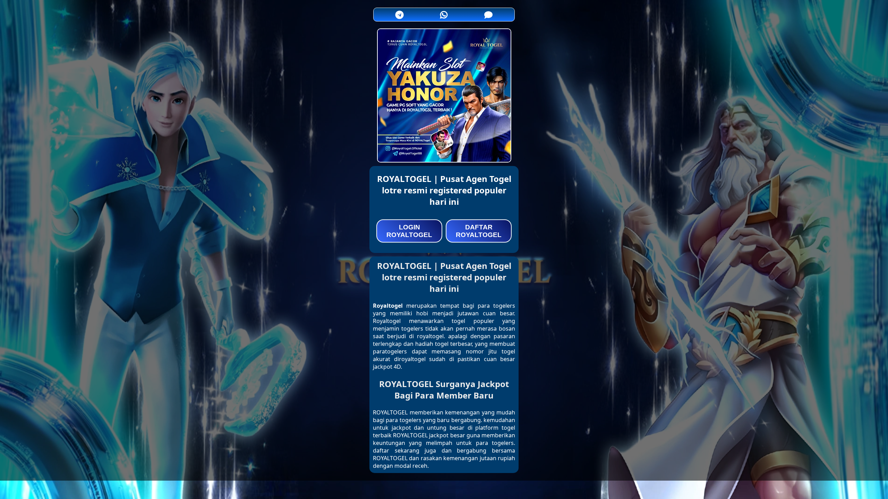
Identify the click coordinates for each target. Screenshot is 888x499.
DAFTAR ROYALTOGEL (479, 231)
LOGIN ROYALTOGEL (409, 231)
